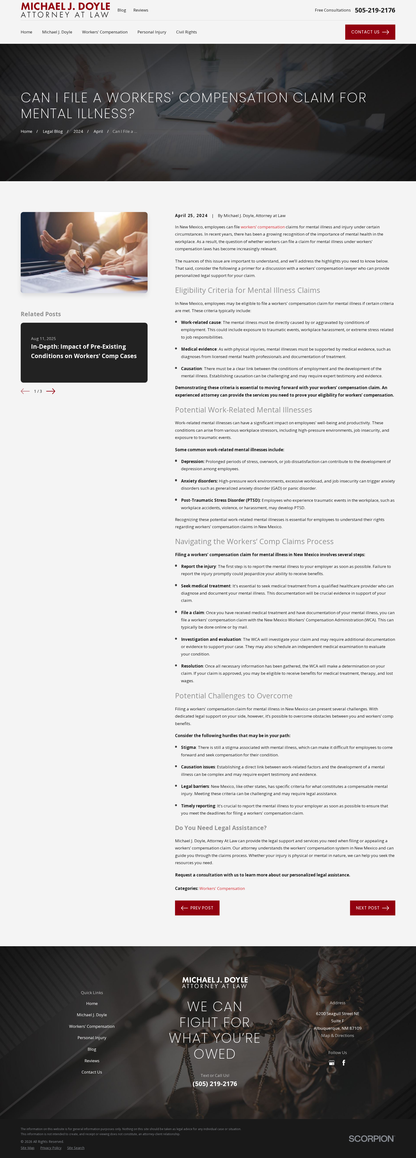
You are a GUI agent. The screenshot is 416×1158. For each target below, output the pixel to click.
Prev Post (202, 908)
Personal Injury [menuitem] (151, 32)
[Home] (65, 10)
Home (92, 1003)
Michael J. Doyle (92, 1014)
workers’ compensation (263, 227)
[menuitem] (27, 1148)
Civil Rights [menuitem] (186, 32)
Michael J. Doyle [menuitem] (57, 32)
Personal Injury (92, 1037)
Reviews (140, 10)
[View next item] (50, 391)
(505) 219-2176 (215, 1083)
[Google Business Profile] (332, 1063)
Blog (121, 10)
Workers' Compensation (222, 888)
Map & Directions (337, 1035)
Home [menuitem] (26, 32)
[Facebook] (344, 1063)
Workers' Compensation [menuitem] (105, 32)
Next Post (368, 908)
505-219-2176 (375, 10)
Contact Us (365, 32)
